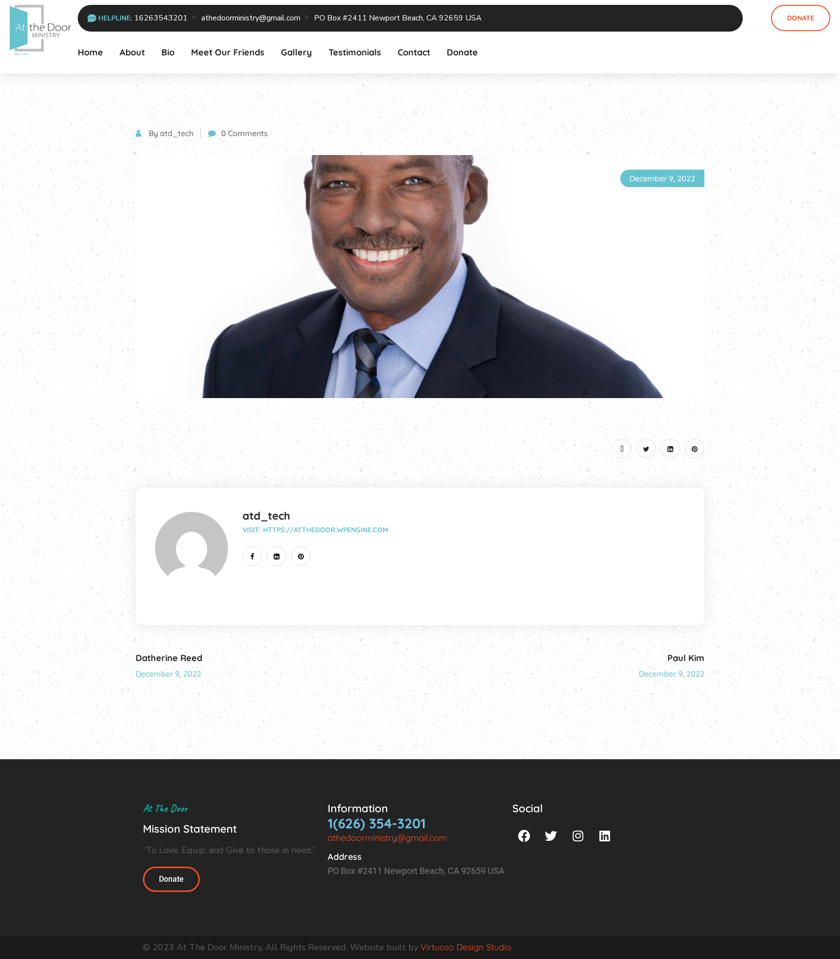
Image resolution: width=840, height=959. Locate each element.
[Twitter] (551, 835)
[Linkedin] (605, 835)
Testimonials (355, 52)
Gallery (296, 52)
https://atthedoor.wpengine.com (325, 529)
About (132, 52)
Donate (800, 18)
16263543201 (161, 18)
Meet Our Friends (227, 52)
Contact (414, 52)
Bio (168, 52)
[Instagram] (578, 835)
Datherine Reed (169, 657)
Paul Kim (685, 657)
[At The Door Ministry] (40, 29)
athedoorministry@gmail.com (250, 18)
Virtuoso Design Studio (465, 947)
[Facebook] (524, 835)
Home (90, 52)
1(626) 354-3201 (377, 823)
